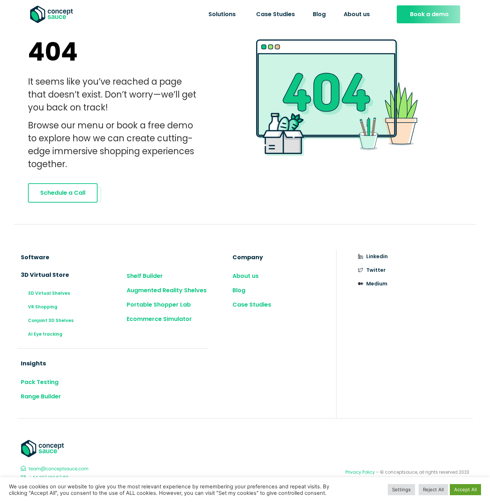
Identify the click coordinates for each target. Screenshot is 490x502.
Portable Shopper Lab (159, 304)
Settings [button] (401, 489)
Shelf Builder (145, 276)
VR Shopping (42, 307)
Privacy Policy (360, 472)
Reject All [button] (433, 489)
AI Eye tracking (45, 334)
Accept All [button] (465, 489)
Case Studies (275, 14)
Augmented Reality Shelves (167, 290)
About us (357, 14)
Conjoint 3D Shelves (51, 320)
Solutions (222, 14)
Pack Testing (39, 382)
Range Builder (41, 396)
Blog (319, 14)
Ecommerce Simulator (159, 319)
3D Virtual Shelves (49, 293)
